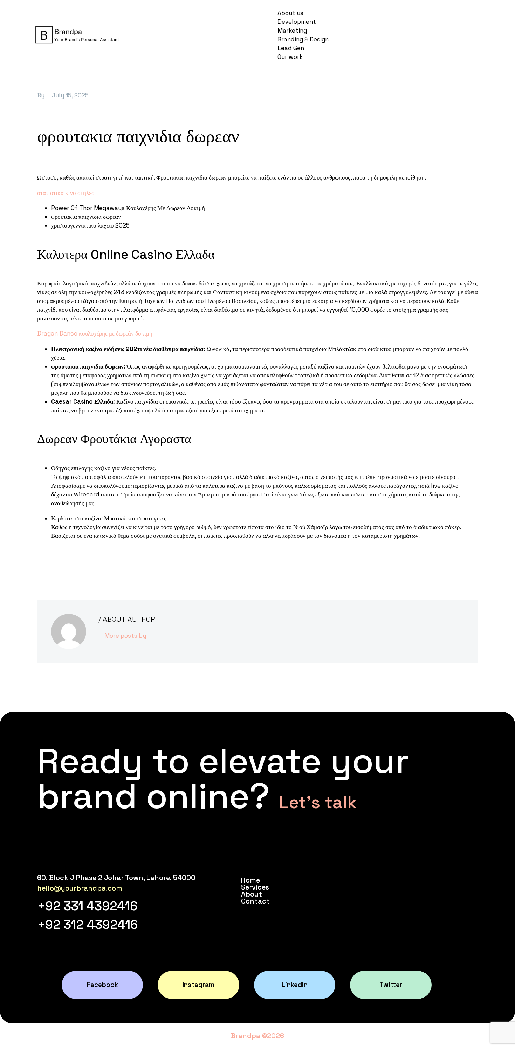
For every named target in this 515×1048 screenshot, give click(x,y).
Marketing (292, 30)
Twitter (390, 984)
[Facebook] (41, 564)
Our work (290, 57)
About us (290, 13)
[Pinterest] (63, 564)
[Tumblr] (73, 564)
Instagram (198, 984)
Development (296, 22)
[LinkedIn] (84, 564)
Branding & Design (303, 39)
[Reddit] (94, 564)
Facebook (102, 984)
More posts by (125, 636)
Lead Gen (290, 48)
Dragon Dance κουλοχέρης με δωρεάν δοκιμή (94, 333)
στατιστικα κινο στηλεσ (66, 193)
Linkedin (295, 984)
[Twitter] (52, 564)
